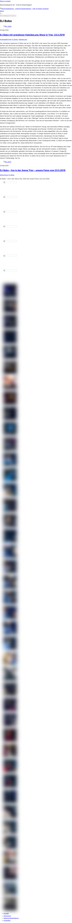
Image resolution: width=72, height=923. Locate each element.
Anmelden (7, 920)
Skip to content (5, 1)
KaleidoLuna (23, 39)
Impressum (7, 916)
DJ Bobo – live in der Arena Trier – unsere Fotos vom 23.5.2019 (32, 170)
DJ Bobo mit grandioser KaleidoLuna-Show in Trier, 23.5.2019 (32, 34)
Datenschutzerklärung (11, 918)
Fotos (6, 175)
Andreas (3, 39)
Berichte (9, 39)
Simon (2, 175)
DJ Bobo (15, 39)
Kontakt (6, 913)
